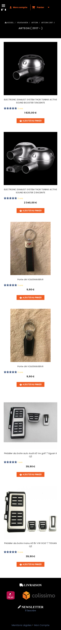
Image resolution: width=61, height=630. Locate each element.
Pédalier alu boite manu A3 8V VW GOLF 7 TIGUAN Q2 (30, 545)
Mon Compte (41, 625)
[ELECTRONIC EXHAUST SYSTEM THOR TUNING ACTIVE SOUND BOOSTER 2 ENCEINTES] (30, 158)
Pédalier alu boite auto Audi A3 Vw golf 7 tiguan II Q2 (30, 455)
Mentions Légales (22, 625)
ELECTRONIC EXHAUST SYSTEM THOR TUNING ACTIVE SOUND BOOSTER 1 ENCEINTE (30, 101)
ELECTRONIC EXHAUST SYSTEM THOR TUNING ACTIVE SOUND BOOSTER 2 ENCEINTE (30, 191)
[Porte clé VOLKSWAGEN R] (30, 248)
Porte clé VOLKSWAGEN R (30, 279)
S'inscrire (30, 610)
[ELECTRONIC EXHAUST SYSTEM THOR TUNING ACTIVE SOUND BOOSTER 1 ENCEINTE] (30, 68)
